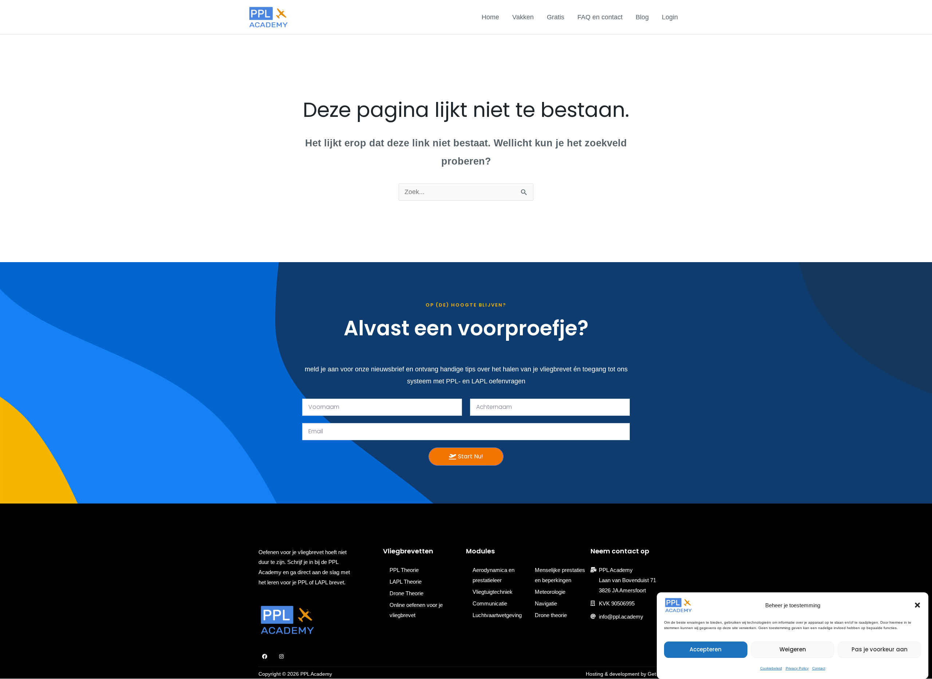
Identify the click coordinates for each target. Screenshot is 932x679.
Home (490, 17)
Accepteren (706, 649)
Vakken (523, 17)
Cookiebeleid (771, 668)
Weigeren (792, 649)
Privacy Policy (797, 668)
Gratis (555, 17)
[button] (917, 605)
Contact (818, 668)
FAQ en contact (600, 17)
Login (670, 17)
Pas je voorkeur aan (880, 649)
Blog (642, 17)
